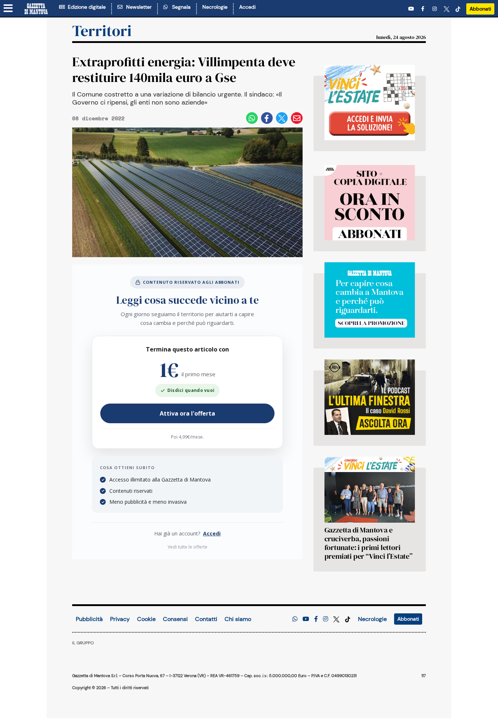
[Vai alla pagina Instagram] (435, 9)
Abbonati (480, 8)
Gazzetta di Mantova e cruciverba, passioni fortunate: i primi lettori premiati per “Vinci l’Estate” (368, 543)
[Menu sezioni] (8, 9)
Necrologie (214, 7)
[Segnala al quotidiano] (294, 619)
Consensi (175, 619)
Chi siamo (238, 619)
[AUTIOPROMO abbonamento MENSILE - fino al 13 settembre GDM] (369, 300)
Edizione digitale (85, 7)
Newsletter (137, 7)
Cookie (146, 619)
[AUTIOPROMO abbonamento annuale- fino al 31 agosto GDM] (369, 202)
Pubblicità (89, 619)
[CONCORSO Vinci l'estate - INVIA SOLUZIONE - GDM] (369, 102)
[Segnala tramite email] (297, 118)
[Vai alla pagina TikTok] (458, 9)
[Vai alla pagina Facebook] (424, 9)
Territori (102, 30)
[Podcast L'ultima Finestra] (369, 397)
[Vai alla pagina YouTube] (412, 9)
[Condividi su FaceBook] (267, 118)
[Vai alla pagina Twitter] (447, 9)
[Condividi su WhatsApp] (252, 118)
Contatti (206, 619)
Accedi (247, 7)
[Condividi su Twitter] (282, 118)
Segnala (180, 7)
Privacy (120, 619)
